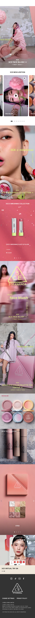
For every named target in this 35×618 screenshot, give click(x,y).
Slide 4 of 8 (17, 54)
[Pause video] (16, 95)
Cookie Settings (8, 598)
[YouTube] (19, 578)
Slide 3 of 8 (15, 54)
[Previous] (1, 225)
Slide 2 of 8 (13, 54)
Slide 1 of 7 (12, 121)
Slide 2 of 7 (14, 121)
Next (32, 37)
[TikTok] (15, 578)
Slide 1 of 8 (11, 54)
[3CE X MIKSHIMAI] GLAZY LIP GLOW (17, 244)
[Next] (33, 225)
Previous (2, 37)
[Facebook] (23, 578)
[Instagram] (11, 578)
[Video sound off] (24, 78)
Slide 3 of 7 (16, 121)
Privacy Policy (22, 598)
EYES (17, 526)
